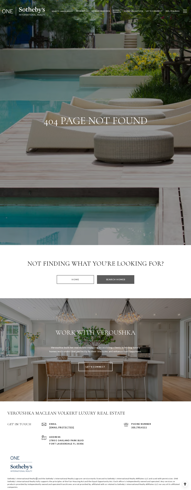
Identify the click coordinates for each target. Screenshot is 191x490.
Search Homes (115, 279)
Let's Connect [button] (95, 366)
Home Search (117, 11)
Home (75, 279)
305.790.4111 (139, 427)
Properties (82, 11)
